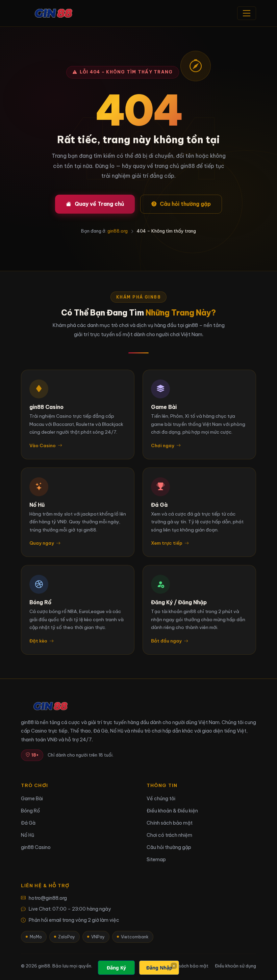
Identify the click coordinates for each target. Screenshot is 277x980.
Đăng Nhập (159, 967)
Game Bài (32, 799)
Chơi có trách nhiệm (169, 835)
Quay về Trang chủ (99, 203)
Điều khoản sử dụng (235, 965)
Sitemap (156, 859)
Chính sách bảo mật (170, 823)
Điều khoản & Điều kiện (172, 811)
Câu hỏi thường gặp (185, 203)
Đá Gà (28, 823)
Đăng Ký (116, 967)
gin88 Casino (36, 847)
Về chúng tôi (161, 799)
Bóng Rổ (30, 811)
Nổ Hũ (27, 835)
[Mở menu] (246, 13)
